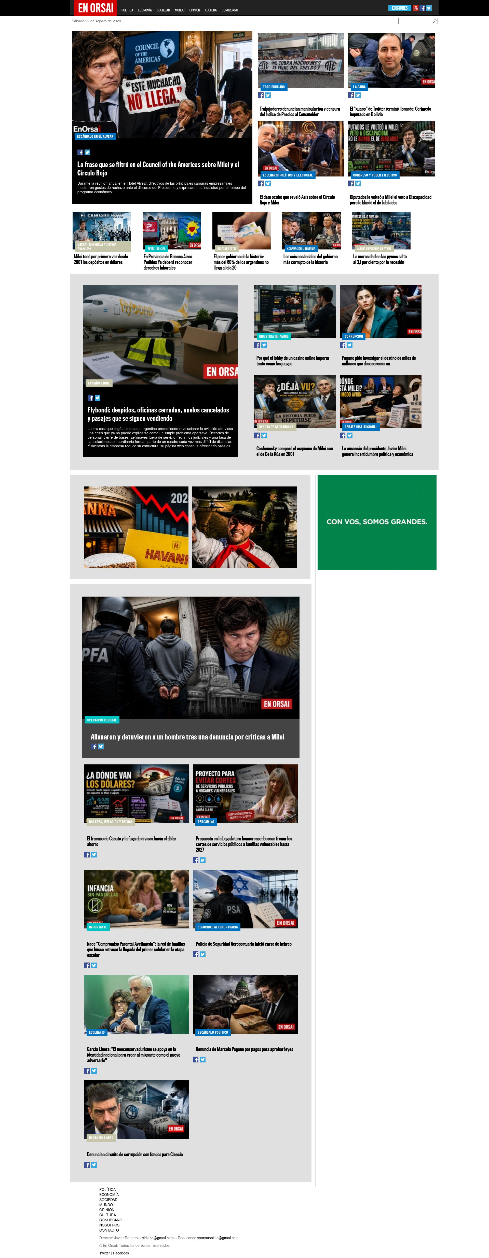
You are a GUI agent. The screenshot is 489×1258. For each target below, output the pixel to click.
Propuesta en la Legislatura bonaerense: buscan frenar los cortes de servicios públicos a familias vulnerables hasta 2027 (244, 844)
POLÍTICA (127, 10)
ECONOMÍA (145, 10)
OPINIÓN (194, 10)
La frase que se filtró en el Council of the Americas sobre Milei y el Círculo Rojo (158, 168)
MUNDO (179, 10)
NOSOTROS (109, 1224)
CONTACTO (109, 1230)
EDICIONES (400, 8)
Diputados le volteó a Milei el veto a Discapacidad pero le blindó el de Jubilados (390, 199)
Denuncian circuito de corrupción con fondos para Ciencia (135, 1154)
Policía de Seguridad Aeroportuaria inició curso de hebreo (244, 944)
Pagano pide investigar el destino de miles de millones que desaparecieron (379, 360)
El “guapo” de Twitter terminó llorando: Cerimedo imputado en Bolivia (390, 111)
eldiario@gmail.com (158, 1237)
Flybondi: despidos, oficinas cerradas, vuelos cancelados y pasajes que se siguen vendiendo (158, 414)
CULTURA (211, 10)
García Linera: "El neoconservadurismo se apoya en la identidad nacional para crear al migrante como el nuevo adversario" (133, 1054)
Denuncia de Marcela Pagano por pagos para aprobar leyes (244, 1049)
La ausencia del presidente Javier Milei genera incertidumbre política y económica (377, 451)
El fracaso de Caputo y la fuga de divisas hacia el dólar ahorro (131, 841)
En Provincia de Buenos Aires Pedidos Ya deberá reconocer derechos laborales (168, 262)
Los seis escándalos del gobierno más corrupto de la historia (310, 259)
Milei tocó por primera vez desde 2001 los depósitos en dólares (101, 259)
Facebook (121, 1252)
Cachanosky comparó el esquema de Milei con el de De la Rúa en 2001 (294, 451)
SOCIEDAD (163, 10)
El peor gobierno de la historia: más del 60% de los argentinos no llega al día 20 (241, 262)
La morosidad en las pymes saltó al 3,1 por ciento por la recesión (380, 259)
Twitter (104, 1252)
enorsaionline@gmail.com (218, 1237)
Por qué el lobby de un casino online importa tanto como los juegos (292, 360)
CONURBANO (230, 10)
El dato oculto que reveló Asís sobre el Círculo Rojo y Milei (297, 199)
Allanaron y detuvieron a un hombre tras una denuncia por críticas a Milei (187, 736)
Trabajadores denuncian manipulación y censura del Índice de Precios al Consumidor (300, 111)
